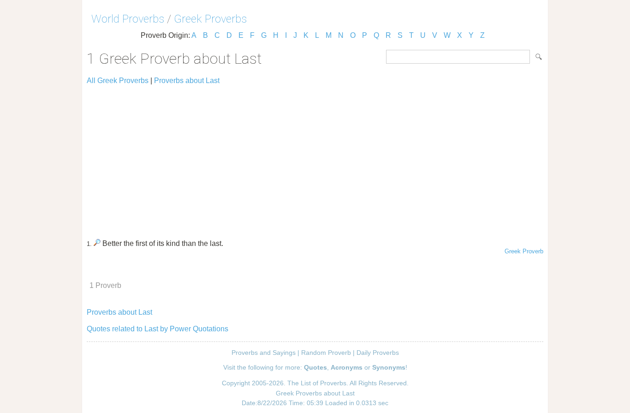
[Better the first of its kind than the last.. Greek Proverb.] (97, 243)
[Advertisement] (315, 157)
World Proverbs (127, 18)
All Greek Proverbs (118, 80)
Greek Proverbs (210, 18)
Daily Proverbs (378, 352)
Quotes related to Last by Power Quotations (157, 329)
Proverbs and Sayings (264, 352)
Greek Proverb (524, 251)
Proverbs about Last (187, 80)
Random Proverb (326, 352)
